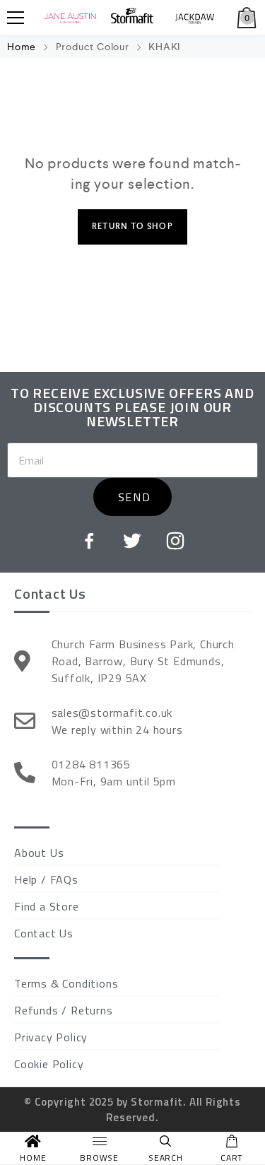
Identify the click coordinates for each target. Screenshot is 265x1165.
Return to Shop (132, 226)
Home (21, 46)
